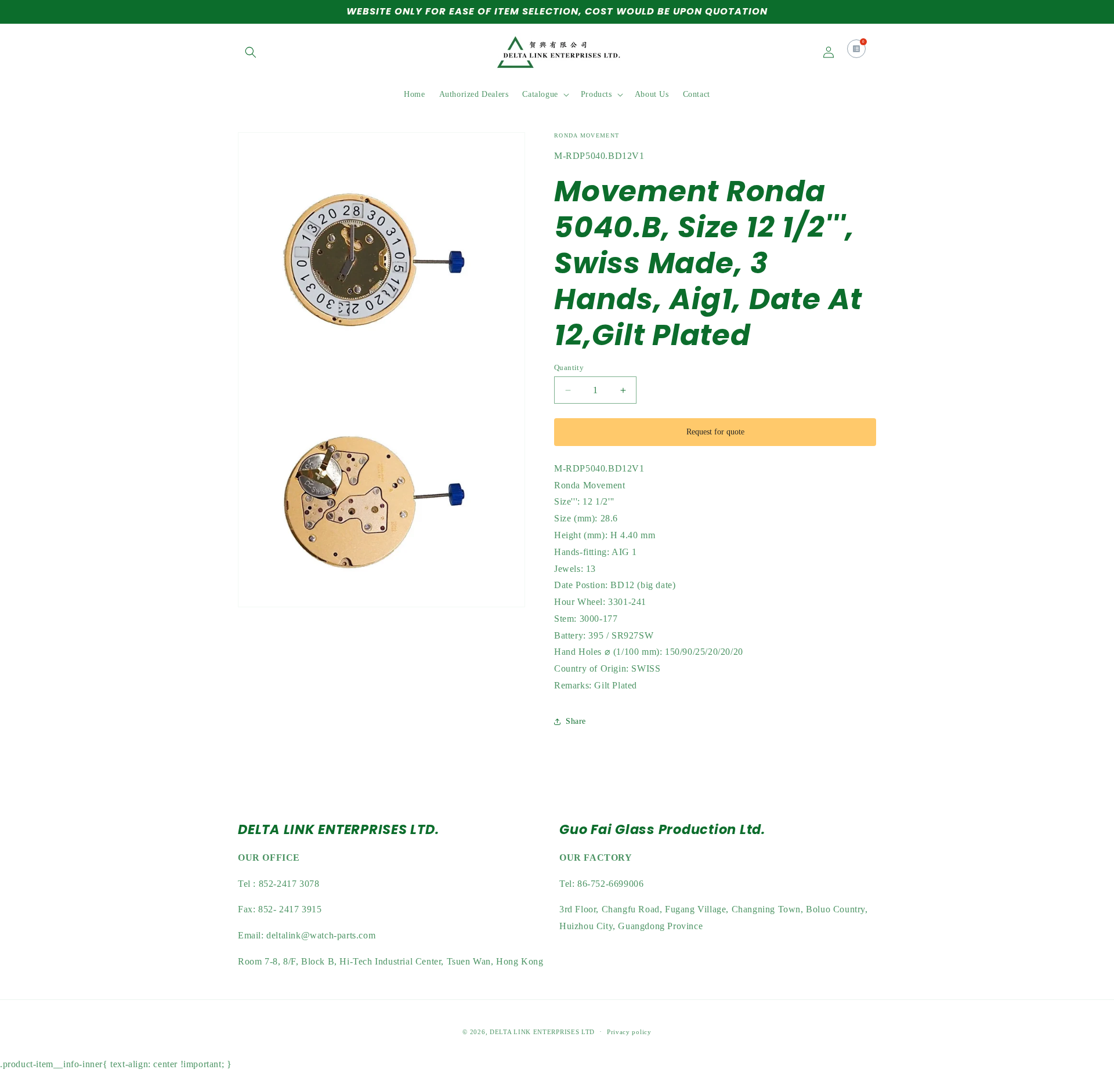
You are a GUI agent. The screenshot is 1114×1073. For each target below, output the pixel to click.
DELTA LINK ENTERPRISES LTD (542, 1031)
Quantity (569, 367)
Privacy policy (629, 1031)
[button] (250, 52)
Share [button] (576, 721)
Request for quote (715, 431)
